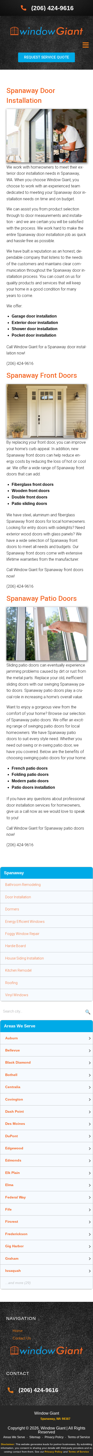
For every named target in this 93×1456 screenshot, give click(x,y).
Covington (14, 1099)
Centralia (12, 1087)
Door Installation (18, 897)
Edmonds (13, 1160)
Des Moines (15, 1124)
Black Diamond (18, 1062)
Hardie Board (15, 946)
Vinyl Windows (16, 995)
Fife (8, 1209)
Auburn (11, 1038)
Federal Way (15, 1197)
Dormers (12, 909)
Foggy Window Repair (22, 934)
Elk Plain (12, 1173)
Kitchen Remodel (18, 970)
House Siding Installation (24, 958)
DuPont (11, 1136)
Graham (11, 1258)
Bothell (11, 1075)
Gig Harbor (14, 1246)
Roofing (11, 983)
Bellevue (12, 1050)
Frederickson (16, 1234)
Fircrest (11, 1221)
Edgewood (14, 1148)
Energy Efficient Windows (25, 922)
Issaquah (13, 1271)
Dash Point (14, 1111)
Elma (9, 1185)
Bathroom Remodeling (23, 885)
